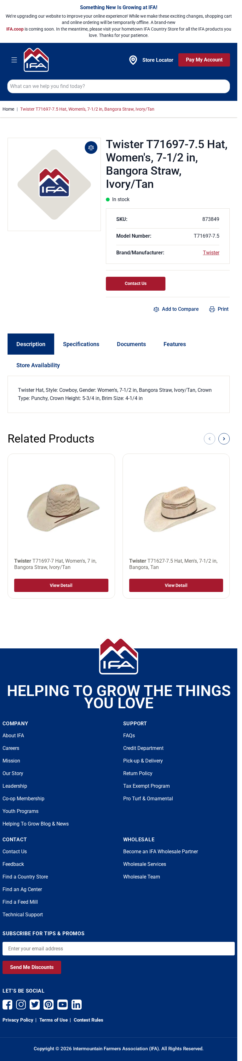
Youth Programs (20, 811)
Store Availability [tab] (38, 365)
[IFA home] (118, 656)
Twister (211, 253)
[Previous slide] (209, 438)
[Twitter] (35, 1004)
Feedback (13, 864)
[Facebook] (7, 1004)
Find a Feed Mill (20, 902)
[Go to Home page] (36, 60)
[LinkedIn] (77, 1004)
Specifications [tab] (81, 344)
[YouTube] (62, 1004)
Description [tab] (30, 344)
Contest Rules (87, 1020)
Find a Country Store (25, 877)
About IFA (13, 736)
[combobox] (118, 86)
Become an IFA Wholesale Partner (160, 852)
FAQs (129, 736)
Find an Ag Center (22, 889)
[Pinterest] (48, 1004)
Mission (11, 761)
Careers (11, 748)
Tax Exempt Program (146, 786)
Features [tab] (175, 344)
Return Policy (138, 773)
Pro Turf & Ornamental (148, 799)
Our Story (13, 773)
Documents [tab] (131, 344)
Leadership (15, 786)
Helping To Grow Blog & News (36, 824)
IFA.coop (15, 29)
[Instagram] (21, 1004)
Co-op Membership (23, 799)
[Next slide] (224, 438)
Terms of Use (53, 1020)
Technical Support (23, 915)
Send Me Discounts (32, 967)
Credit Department (143, 748)
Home (8, 109)
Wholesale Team (141, 877)
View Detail (61, 585)
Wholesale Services (144, 864)
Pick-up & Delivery (143, 761)
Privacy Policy (18, 1020)
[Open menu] (14, 60)
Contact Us (136, 283)
